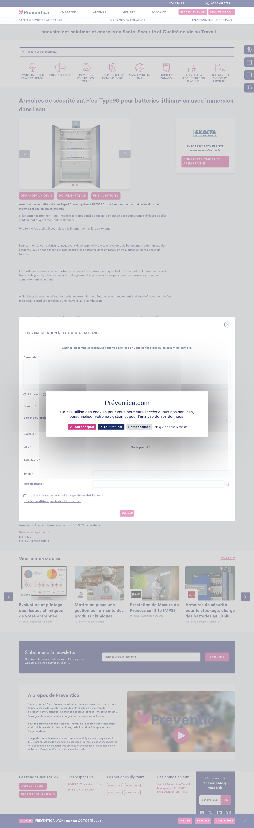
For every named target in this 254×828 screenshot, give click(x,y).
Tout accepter (83, 426)
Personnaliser (139, 426)
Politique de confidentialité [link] (169, 426)
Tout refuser (113, 426)
